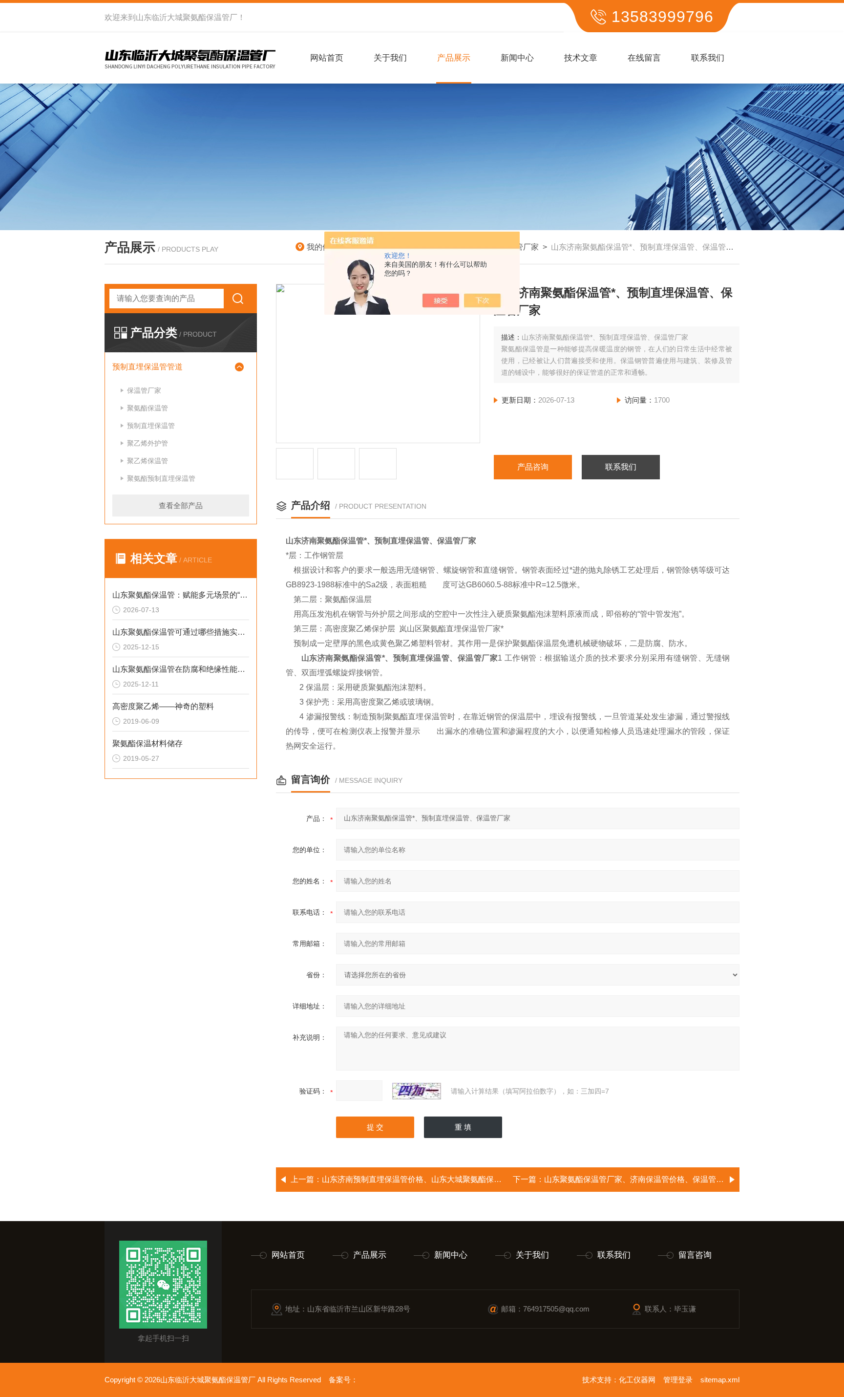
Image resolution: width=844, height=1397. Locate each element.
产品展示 (453, 58)
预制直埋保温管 (151, 426)
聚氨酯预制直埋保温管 (161, 478)
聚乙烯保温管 (147, 461)
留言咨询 (695, 1255)
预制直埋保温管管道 (147, 367)
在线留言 (644, 58)
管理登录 (678, 1380)
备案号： (343, 1380)
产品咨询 (533, 467)
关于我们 (390, 58)
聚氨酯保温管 (147, 408)
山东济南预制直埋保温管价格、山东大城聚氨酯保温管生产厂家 (431, 1179)
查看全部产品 (181, 505)
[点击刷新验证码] (416, 1091)
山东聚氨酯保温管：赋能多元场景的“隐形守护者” (180, 595)
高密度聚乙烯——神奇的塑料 (163, 706)
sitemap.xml (719, 1380)
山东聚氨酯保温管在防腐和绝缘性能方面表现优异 (180, 669)
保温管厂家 (144, 390)
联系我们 (707, 58)
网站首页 (326, 58)
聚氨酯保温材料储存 (147, 743)
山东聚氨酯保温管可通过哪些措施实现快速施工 (180, 632)
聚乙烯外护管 (147, 443)
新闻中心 (517, 58)
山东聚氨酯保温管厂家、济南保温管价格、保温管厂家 (638, 1179)
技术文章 (580, 58)
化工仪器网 (637, 1380)
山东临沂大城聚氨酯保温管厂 (186, 17)
